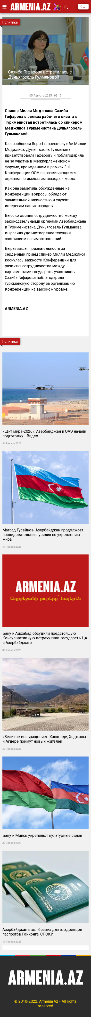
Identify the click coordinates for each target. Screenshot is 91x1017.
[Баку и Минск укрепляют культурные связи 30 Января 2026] (45, 755)
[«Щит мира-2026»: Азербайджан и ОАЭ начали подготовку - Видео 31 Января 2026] (45, 351)
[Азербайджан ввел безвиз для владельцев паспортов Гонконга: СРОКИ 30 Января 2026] (45, 849)
